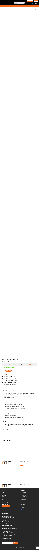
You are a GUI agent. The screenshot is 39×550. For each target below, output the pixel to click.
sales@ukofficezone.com (31, 364)
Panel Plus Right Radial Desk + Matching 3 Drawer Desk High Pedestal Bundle (10, 459)
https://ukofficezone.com (12, 528)
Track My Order (5, 502)
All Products (4, 493)
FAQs (3, 496)
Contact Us (4, 495)
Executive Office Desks (15, 357)
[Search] (24, 3)
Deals (3, 498)
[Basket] (37, 3)
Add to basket (8, 370)
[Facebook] (32, 3)
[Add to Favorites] (36, 10)
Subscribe (16, 542)
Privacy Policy (23, 493)
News (3, 499)
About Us (3, 492)
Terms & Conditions (24, 498)
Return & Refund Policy (25, 496)
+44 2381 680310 (7, 515)
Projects (22, 507)
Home (3, 357)
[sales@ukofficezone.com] (3, 516)
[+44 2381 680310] (3, 515)
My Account (23, 504)
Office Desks (7, 357)
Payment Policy (23, 499)
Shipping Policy (23, 495)
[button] (19, 6)
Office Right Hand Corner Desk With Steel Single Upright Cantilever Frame (27, 482)
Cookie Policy (23, 492)
